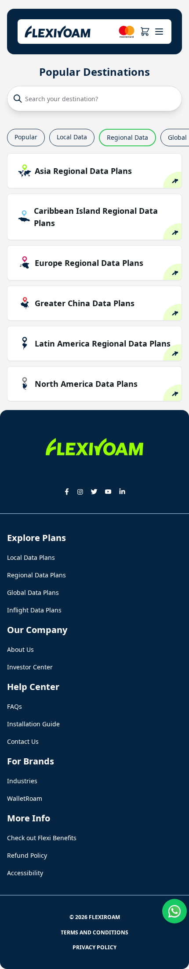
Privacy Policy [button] (94, 947)
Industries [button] (22, 781)
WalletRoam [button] (24, 798)
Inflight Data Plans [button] (34, 610)
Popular (26, 137)
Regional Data (127, 137)
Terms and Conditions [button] (94, 932)
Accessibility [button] (25, 873)
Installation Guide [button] (33, 724)
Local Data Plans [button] (31, 557)
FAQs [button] (14, 706)
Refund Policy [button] (27, 855)
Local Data (72, 137)
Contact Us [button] (23, 741)
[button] (144, 31)
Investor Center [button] (30, 667)
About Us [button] (20, 649)
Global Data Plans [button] (33, 592)
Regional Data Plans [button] (36, 575)
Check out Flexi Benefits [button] (41, 838)
